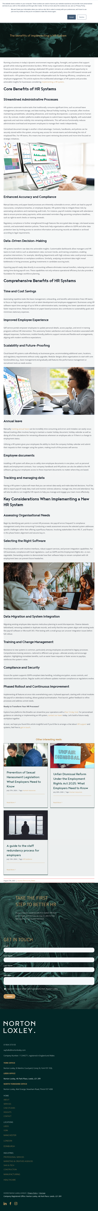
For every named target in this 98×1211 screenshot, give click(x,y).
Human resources (29, 790)
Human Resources (23, 881)
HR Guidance (27, 859)
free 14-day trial (71, 712)
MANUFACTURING (12, 1174)
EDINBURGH (9, 1146)
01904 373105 (10, 1044)
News (33, 881)
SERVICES (7, 1104)
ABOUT (6, 1099)
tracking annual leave (20, 429)
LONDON (8, 1140)
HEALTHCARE (10, 1179)
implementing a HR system (53, 82)
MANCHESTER (10, 1135)
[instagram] (15, 1203)
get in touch (25, 727)
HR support (82, 724)
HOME (6, 1095)
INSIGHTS (7, 1112)
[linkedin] (5, 1203)
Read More (10, 802)
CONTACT (7, 1116)
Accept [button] (71, 17)
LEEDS (6, 1126)
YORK (6, 1130)
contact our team (55, 715)
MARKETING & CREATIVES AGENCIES (18, 1161)
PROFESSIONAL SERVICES (14, 1157)
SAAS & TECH (9, 1165)
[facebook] (10, 1203)
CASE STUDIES (9, 1108)
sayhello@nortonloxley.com (15, 1050)
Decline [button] (81, 17)
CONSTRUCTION (10, 1169)
